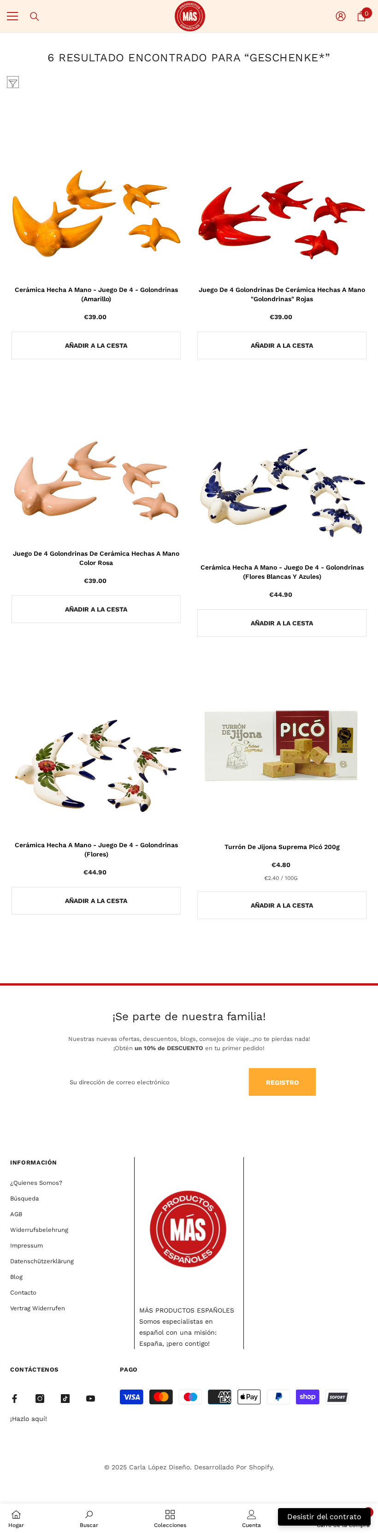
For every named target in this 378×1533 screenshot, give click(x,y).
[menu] (12, 16)
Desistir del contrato (324, 1516)
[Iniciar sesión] (341, 16)
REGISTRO (282, 1082)
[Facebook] (14, 1398)
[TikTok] (65, 1398)
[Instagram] (40, 1398)
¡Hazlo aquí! (28, 1418)
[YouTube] (90, 1398)
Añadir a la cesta (96, 345)
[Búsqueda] (34, 16)
